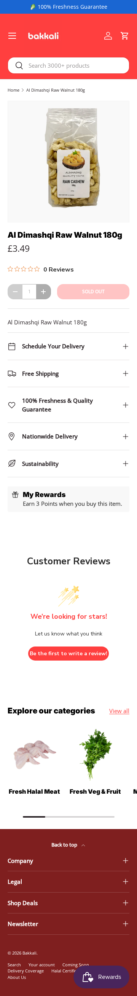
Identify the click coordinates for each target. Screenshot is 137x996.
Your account (42, 964)
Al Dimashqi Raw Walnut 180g (55, 90)
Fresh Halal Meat (34, 791)
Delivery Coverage (26, 971)
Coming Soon (75, 964)
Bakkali (29, 953)
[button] (124, 35)
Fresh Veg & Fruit (95, 791)
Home (13, 90)
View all (119, 711)
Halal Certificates (67, 971)
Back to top (64, 844)
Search (14, 964)
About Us (17, 977)
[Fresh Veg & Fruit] (95, 755)
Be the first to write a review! (68, 653)
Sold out (93, 291)
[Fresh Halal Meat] (34, 755)
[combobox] (68, 65)
